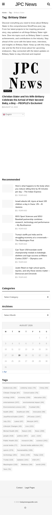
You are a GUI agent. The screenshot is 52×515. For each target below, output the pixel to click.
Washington (10, 464)
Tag (10, 13)
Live (30, 426)
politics (22, 436)
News (39, 431)
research (27, 440)
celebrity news (28, 388)
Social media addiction (32, 445)
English (8, 114)
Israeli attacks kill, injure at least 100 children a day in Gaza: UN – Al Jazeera (31, 204)
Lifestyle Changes (12, 426)
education (40, 397)
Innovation (39, 412)
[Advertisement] (26, 146)
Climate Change (11, 393)
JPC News (26, 4)
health (8, 412)
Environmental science (14, 407)
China (44, 388)
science (42, 440)
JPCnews (34, 416)
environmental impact (33, 402)
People (7, 91)
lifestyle (32, 421)
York (7, 469)
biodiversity (10, 388)
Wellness (26, 464)
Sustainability (25, 450)
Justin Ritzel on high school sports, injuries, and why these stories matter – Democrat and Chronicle (32, 271)
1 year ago (22, 195)
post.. (36, 436)
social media (10, 445)
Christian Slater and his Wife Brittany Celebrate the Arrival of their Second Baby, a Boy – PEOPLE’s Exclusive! (23, 100)
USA (36, 460)
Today (38, 455)
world (40, 464)
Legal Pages (30, 488)
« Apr (4, 372)
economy (24, 397)
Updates (23, 460)
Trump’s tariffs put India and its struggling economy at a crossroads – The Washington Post (31, 237)
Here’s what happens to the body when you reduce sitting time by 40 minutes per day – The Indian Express (32, 189)
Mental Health (10, 431)
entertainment (11, 402)
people (8, 436)
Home (4, 13)
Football (34, 407)
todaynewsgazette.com (28, 502)
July (7, 421)
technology (10, 455)
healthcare (23, 412)
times (25, 455)
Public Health (10, 440)
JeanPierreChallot (13, 416)
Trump (8, 460)
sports (8, 450)
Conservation (31, 393)
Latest (18, 421)
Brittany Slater (19, 13)
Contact (19, 488)
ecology (9, 397)
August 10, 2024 (10, 107)
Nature (26, 431)
